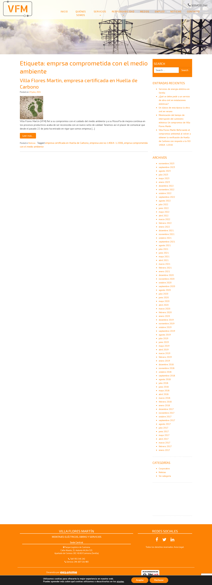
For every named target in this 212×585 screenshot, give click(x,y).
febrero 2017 (165, 446)
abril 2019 (164, 349)
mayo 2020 (164, 301)
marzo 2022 (164, 219)
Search (159, 63)
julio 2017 (163, 427)
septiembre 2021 (167, 241)
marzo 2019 (164, 353)
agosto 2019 (165, 334)
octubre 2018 (165, 372)
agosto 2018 (165, 379)
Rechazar (159, 580)
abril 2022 (164, 215)
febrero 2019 (165, 357)
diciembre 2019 (166, 319)
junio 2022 (164, 208)
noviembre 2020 (166, 278)
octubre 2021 (165, 238)
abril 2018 (164, 394)
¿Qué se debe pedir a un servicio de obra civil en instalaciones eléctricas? (174, 100)
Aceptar (140, 580)
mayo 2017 (164, 435)
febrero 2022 (165, 223)
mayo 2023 (164, 178)
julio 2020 (163, 293)
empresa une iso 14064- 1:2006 (106, 142)
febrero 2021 (165, 267)
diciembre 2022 (166, 185)
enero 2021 (164, 271)
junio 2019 (164, 342)
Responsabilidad (123, 11)
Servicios (100, 11)
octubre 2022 (165, 193)
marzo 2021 (164, 264)
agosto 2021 (165, 245)
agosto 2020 (165, 290)
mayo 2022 (164, 211)
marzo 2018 (164, 398)
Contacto (193, 11)
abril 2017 (164, 439)
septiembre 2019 (167, 331)
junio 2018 (164, 386)
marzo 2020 (164, 308)
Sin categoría (165, 476)
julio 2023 (163, 174)
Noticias (175, 11)
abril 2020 (164, 305)
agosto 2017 (165, 424)
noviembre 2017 (166, 412)
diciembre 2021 (166, 230)
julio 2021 (163, 249)
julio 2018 (163, 383)
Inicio (64, 11)
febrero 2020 (165, 312)
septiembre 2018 (167, 375)
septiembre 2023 (167, 167)
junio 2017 (164, 431)
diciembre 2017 (166, 409)
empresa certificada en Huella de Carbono (67, 142)
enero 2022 (164, 226)
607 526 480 (83, 561)
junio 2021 (164, 252)
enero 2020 (164, 316)
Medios (144, 11)
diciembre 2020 (166, 275)
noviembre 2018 (166, 368)
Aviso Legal (179, 547)
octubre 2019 (165, 327)
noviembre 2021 (166, 234)
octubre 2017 (165, 416)
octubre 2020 (165, 282)
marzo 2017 (164, 442)
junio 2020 (164, 297)
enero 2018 (164, 405)
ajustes (120, 581)
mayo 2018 (164, 390)
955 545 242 (79, 559)
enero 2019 (164, 360)
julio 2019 (163, 338)
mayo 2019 (164, 345)
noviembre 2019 (166, 323)
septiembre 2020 (167, 286)
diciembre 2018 (166, 364)
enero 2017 (164, 450)
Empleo (160, 11)
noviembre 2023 (166, 163)
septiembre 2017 (167, 420)
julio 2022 (163, 204)
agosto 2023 (165, 171)
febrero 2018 (165, 401)
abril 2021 (164, 260)
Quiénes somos (81, 13)
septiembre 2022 (167, 197)
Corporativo (164, 468)
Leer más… (28, 135)
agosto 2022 (165, 200)
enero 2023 (164, 182)
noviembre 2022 (166, 189)
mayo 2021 (164, 256)
